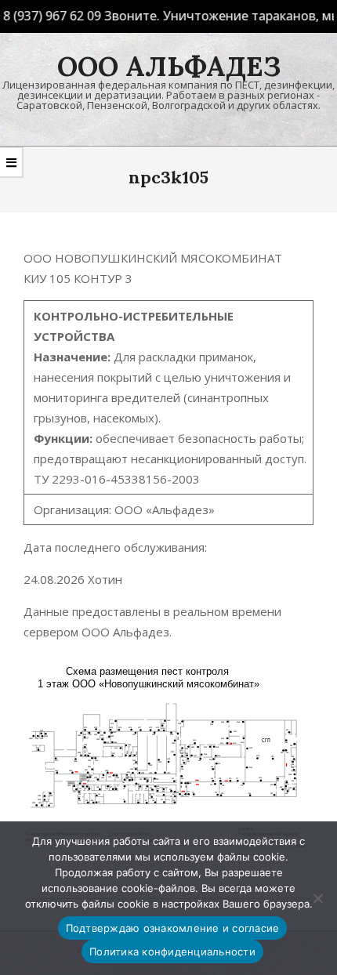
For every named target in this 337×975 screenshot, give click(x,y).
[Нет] (317, 898)
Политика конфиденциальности (172, 951)
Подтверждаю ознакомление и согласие (173, 928)
